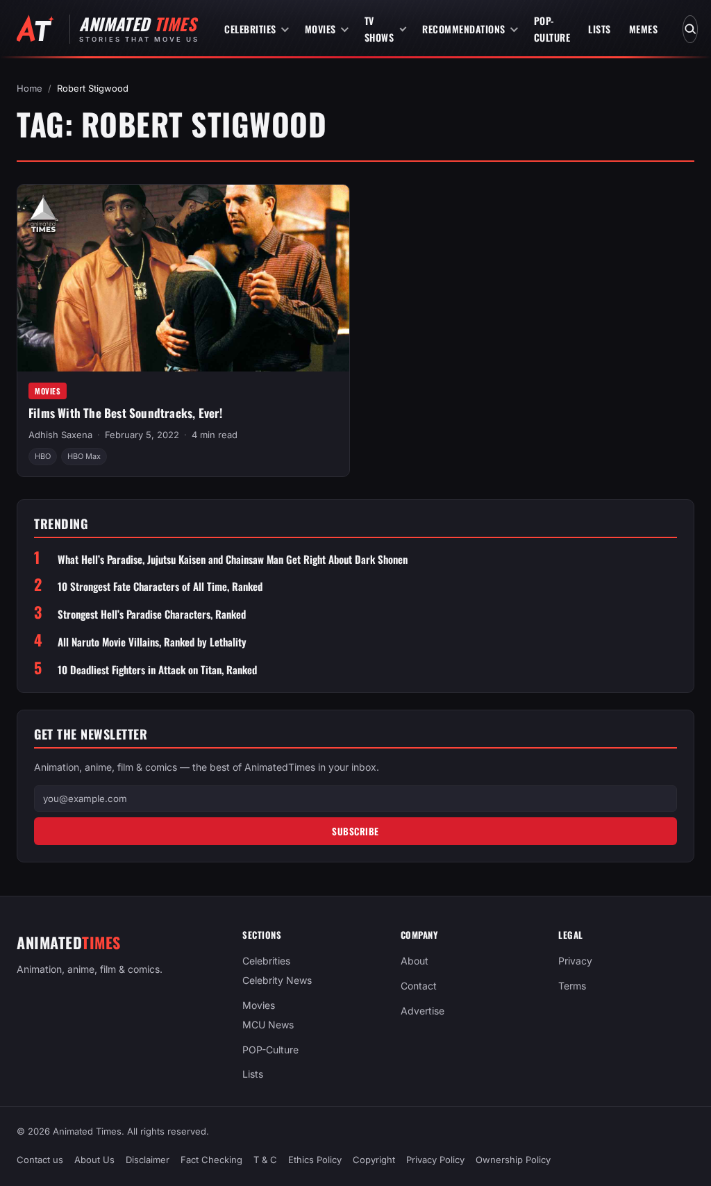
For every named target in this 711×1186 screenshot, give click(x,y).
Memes (643, 29)
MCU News (268, 1024)
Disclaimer (147, 1159)
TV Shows (379, 28)
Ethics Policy (315, 1159)
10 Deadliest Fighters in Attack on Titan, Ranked (157, 669)
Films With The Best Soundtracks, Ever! (125, 412)
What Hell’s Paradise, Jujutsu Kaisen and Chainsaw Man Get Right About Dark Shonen (233, 559)
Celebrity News (277, 980)
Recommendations (463, 29)
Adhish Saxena (60, 434)
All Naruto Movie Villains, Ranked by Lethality (152, 642)
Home (29, 88)
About (414, 961)
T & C (265, 1159)
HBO (43, 456)
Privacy (575, 961)
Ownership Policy (513, 1159)
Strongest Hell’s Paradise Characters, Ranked (152, 614)
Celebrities (250, 29)
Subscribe (355, 831)
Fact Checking (211, 1159)
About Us (94, 1159)
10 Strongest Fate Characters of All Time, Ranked (160, 586)
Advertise (422, 1011)
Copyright (374, 1159)
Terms (572, 986)
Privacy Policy (435, 1159)
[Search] (690, 29)
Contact (419, 986)
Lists (599, 29)
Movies (320, 29)
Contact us (40, 1159)
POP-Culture (552, 28)
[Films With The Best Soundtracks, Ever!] (183, 278)
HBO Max (84, 456)
